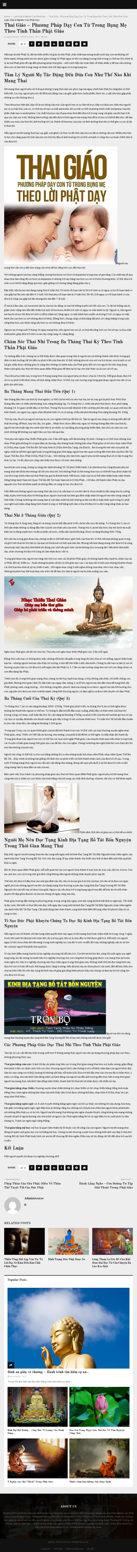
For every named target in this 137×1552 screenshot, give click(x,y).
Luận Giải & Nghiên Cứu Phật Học (22, 19)
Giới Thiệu (58, 1549)
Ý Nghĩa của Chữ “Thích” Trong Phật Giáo (30, 1482)
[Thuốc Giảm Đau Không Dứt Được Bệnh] (99, 1458)
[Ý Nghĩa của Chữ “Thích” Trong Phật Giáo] (38, 1458)
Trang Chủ (45, 1549)
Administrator (13, 37)
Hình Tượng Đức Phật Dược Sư (66, 1259)
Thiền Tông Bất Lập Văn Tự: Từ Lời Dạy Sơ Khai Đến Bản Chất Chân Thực (23, 1263)
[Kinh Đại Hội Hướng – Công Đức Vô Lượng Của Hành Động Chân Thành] (38, 1407)
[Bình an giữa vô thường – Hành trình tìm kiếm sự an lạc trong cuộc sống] (68, 1328)
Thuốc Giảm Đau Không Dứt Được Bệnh (90, 1482)
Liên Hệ (90, 1549)
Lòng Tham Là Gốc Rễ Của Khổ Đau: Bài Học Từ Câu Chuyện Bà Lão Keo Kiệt (111, 1263)
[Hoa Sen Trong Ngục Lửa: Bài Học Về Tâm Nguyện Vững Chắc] (99, 1407)
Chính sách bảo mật (74, 1549)
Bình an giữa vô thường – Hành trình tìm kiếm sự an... (48, 1372)
